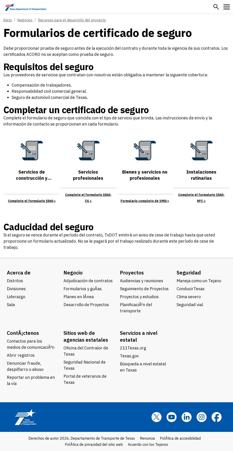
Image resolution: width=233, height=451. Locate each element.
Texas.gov (129, 356)
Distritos (15, 280)
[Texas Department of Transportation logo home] (25, 7)
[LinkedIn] (187, 417)
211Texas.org (133, 348)
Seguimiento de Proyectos (144, 288)
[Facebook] (217, 417)
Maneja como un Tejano (199, 280)
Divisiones (16, 288)
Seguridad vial (190, 304)
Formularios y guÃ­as (82, 288)
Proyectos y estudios (139, 296)
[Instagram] (202, 417)
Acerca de (18, 272)
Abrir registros (21, 355)
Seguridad (189, 272)
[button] (216, 7)
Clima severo (189, 296)
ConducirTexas (191, 288)
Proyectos (132, 272)
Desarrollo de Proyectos (86, 304)
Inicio (7, 20)
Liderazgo (16, 296)
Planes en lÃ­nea (78, 296)
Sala (11, 304)
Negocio (73, 272)
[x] (157, 417)
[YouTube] (172, 417)
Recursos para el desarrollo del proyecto (72, 20)
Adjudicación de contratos (88, 280)
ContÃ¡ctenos (23, 333)
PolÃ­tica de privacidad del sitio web (94, 444)
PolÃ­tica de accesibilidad (180, 438)
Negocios (25, 20)
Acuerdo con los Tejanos (148, 444)
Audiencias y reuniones (141, 280)
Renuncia (147, 438)
